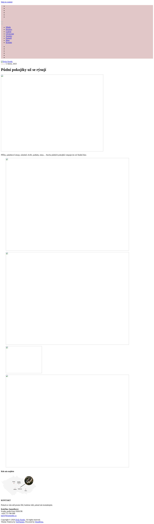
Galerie (8, 32)
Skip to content (6, 2)
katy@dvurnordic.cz (8, 516)
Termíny (9, 36)
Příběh (8, 27)
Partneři (9, 38)
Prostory (9, 29)
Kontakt (9, 42)
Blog (8, 40)
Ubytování (10, 34)
